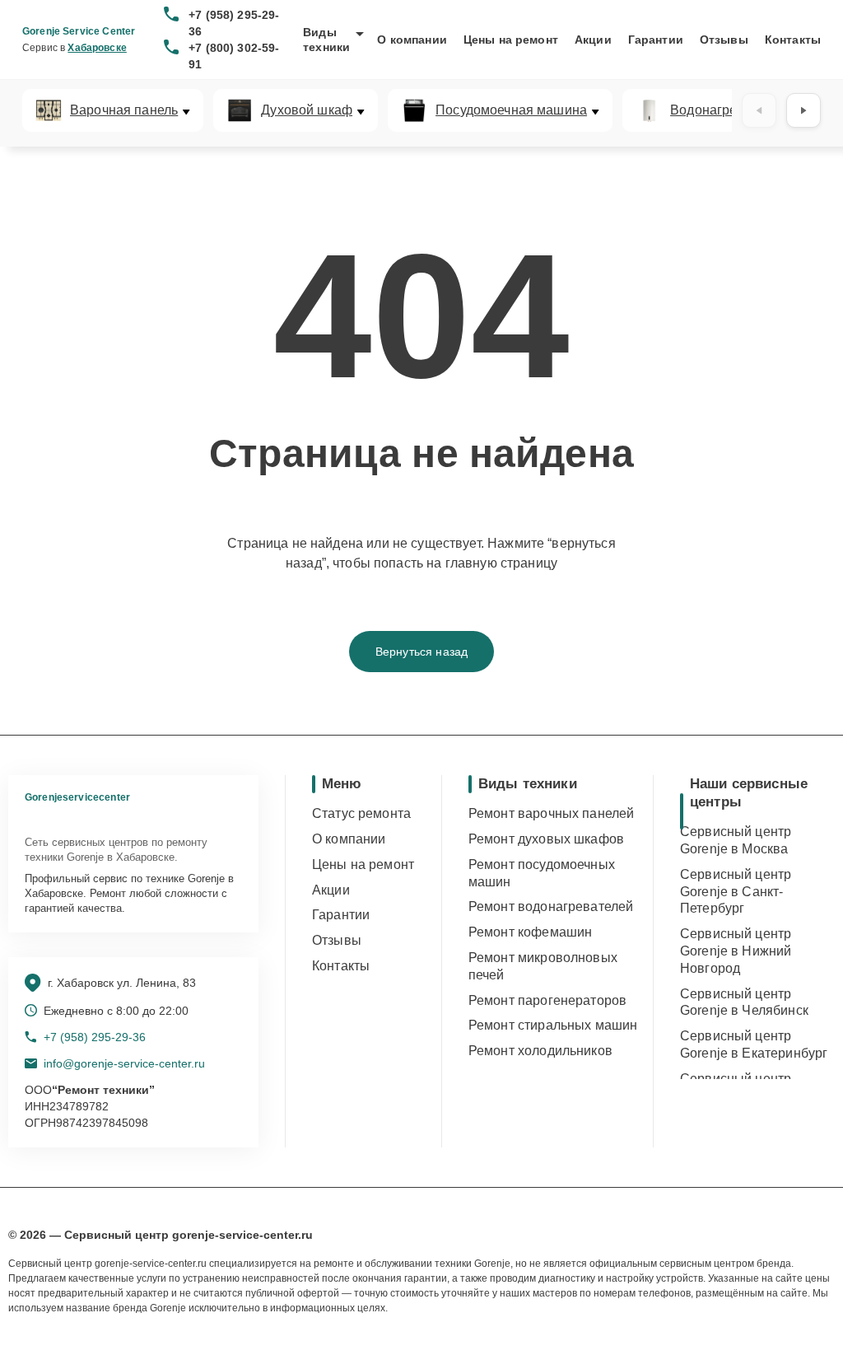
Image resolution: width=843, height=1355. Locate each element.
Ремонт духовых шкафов (546, 839)
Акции (593, 39)
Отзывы (724, 39)
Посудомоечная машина (511, 110)
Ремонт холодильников (540, 1051)
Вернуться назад (421, 651)
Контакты (793, 39)
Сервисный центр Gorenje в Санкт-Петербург (735, 891)
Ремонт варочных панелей (551, 813)
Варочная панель (124, 110)
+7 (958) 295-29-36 (234, 23)
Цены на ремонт (510, 39)
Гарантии (655, 39)
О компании (412, 39)
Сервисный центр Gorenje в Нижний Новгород (735, 951)
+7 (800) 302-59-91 (234, 56)
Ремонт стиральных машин (552, 1025)
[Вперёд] (803, 110)
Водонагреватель (724, 110)
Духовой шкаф (306, 110)
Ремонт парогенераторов (547, 1000)
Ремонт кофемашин (530, 932)
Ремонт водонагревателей (550, 906)
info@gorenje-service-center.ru (124, 1063)
